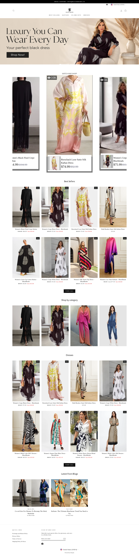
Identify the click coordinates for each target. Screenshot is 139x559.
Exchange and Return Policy (20, 533)
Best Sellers (54, 15)
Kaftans (65, 15)
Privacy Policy (16, 536)
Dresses (86, 15)
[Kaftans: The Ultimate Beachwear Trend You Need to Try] (69, 493)
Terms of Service (16, 538)
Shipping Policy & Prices (19, 541)
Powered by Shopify (69, 552)
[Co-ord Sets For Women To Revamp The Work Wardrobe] (30, 493)
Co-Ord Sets (76, 15)
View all (69, 291)
